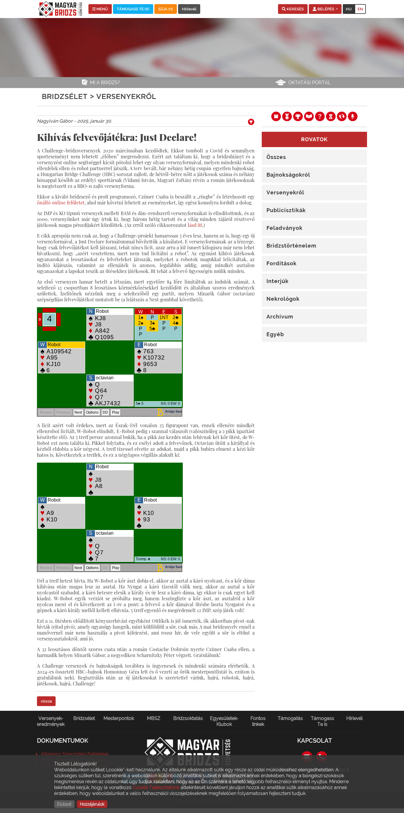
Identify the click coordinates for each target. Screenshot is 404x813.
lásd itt (195, 225)
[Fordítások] (341, 116)
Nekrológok (283, 299)
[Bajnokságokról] (287, 116)
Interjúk (277, 281)
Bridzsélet (84, 718)
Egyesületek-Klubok (224, 721)
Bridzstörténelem (291, 246)
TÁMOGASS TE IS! (133, 9)
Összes (276, 157)
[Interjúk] (352, 116)
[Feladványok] (319, 116)
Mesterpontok (119, 718)
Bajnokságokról (288, 175)
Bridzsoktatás (188, 718)
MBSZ (153, 718)
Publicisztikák (286, 210)
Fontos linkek (258, 721)
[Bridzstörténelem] (330, 116)
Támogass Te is (322, 721)
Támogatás (290, 718)
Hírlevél (189, 9)
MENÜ (102, 9)
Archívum (279, 316)
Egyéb (275, 334)
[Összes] (276, 116)
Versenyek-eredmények (50, 721)
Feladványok (284, 228)
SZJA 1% (165, 9)
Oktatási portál (309, 82)
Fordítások (281, 263)
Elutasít (64, 804)
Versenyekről (285, 192)
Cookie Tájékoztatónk (156, 787)
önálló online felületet (61, 202)
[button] (293, 9)
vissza (46, 701)
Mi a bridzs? (105, 82)
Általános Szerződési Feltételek (75, 754)
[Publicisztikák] (308, 116)
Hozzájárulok (92, 804)
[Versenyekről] (298, 116)
